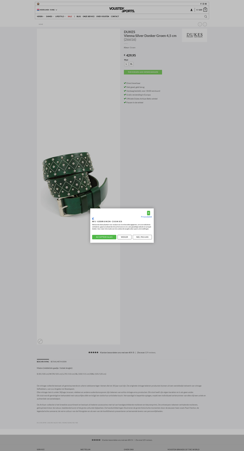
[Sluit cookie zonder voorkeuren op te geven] (148, 213)
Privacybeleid (146, 217)
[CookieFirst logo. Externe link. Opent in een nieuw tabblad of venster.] (93, 219)
